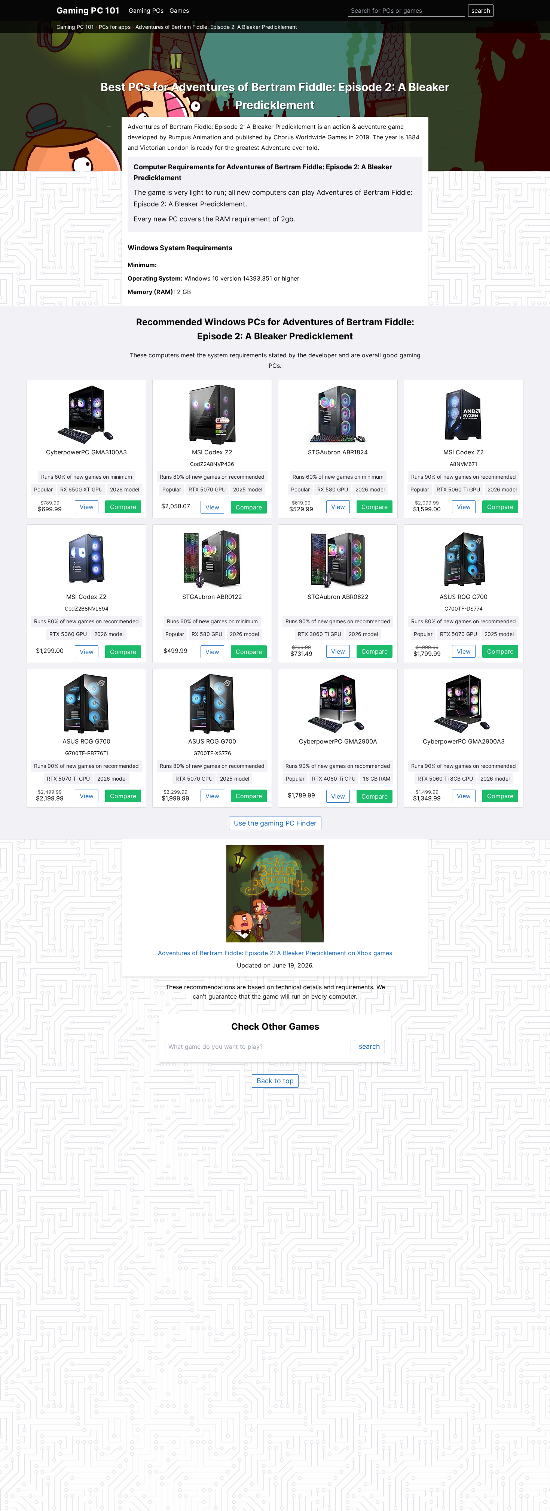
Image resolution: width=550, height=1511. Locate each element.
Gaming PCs (146, 10)
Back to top (275, 1081)
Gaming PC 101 (75, 27)
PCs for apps (115, 27)
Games (179, 10)
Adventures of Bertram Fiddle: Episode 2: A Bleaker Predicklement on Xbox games (275, 953)
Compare (123, 507)
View (87, 507)
